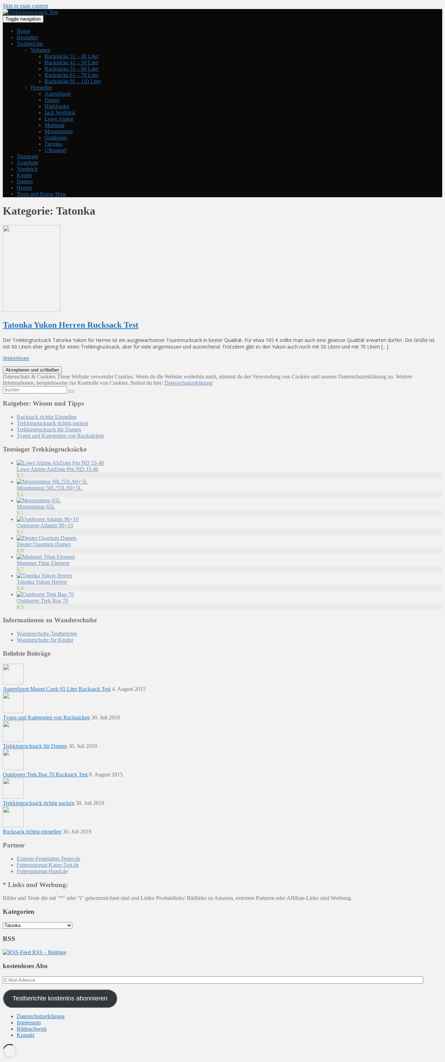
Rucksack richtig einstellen (32, 832)
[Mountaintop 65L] (39, 500)
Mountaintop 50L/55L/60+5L (49, 488)
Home (23, 31)
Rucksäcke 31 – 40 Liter (71, 56)
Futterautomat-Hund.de (42, 871)
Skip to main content (25, 6)
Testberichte (30, 44)
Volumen (40, 50)
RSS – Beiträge (48, 952)
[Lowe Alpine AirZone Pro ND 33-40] (60, 463)
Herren (24, 188)
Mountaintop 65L (36, 507)
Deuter (51, 100)
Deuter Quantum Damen (44, 544)
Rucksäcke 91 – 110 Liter (72, 81)
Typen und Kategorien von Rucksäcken (60, 436)
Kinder (24, 175)
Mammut (54, 125)
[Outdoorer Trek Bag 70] (45, 594)
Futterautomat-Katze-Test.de (48, 865)
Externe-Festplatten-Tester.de (48, 859)
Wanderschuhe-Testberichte (47, 634)
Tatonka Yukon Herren (42, 582)
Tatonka (53, 144)
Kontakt (25, 1035)
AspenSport (57, 94)
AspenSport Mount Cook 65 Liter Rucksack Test (57, 689)
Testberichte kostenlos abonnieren (60, 998)
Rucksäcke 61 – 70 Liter (71, 75)
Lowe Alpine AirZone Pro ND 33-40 (57, 469)
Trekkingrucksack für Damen (49, 429)
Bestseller (27, 37)
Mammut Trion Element (43, 563)
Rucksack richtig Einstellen (46, 417)
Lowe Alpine (58, 119)
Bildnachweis (32, 1029)
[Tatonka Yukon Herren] (44, 575)
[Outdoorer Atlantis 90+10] (48, 519)
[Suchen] (71, 391)
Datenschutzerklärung (188, 383)
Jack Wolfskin (59, 112)
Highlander (56, 106)
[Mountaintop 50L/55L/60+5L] (52, 482)
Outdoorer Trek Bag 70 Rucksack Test (45, 774)
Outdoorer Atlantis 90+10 (45, 525)
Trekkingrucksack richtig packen (52, 423)
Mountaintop (58, 131)
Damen (25, 181)
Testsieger (28, 156)
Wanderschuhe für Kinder (45, 640)
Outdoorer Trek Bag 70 (42, 601)
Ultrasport (55, 150)
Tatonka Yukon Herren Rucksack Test (70, 324)
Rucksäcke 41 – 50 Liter (71, 62)
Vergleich (27, 169)
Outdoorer (55, 138)
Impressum (29, 1022)
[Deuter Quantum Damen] (46, 538)
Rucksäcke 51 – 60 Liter (71, 69)
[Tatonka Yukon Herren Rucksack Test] (31, 310)
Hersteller (41, 87)
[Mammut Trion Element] (46, 557)
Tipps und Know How (41, 194)
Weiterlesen (16, 358)
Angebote (27, 163)
